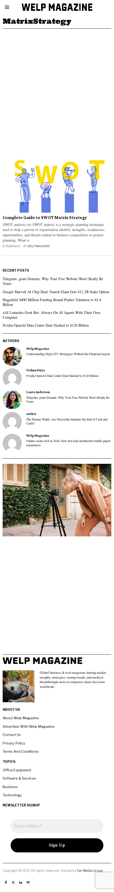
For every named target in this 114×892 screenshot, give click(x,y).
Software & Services (19, 778)
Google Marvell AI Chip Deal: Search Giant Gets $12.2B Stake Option (56, 291)
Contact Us (12, 735)
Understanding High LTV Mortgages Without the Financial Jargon (68, 354)
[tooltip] (12, 356)
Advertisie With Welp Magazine (28, 726)
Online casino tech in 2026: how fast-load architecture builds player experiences (68, 443)
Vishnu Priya (35, 370)
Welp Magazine (39, 246)
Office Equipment (17, 770)
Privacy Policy (14, 743)
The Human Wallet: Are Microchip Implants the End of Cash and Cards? (67, 421)
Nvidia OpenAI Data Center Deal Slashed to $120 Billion (46, 325)
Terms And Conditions (21, 751)
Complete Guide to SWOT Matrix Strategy (45, 217)
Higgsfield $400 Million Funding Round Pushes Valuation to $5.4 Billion (52, 302)
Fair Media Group (90, 871)
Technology (12, 795)
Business (10, 787)
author (31, 414)
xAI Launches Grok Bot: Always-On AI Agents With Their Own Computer (51, 315)
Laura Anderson (38, 392)
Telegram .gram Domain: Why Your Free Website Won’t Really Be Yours (53, 281)
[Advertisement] (57, 88)
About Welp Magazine (21, 718)
